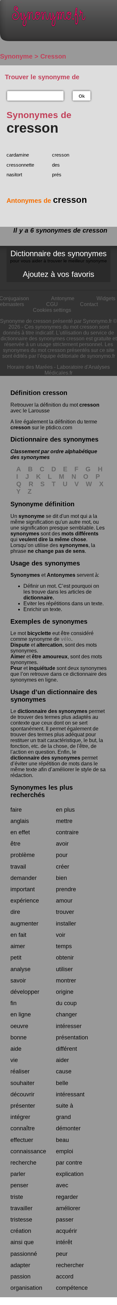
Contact (89, 304)
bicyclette (39, 633)
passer (64, 1219)
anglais (19, 821)
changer (66, 1014)
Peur (16, 668)
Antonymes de (46, 200)
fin (13, 1003)
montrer (66, 980)
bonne (18, 1037)
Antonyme (62, 298)
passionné (23, 1254)
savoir (18, 980)
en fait (18, 935)
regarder (67, 1197)
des (56, 165)
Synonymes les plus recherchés (41, 791)
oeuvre (19, 1026)
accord (64, 1276)
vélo (66, 639)
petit (15, 957)
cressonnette (20, 165)
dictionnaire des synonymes (52, 711)
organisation (26, 1288)
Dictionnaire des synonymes (58, 256)
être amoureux (50, 656)
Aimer (17, 656)
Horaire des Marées (30, 367)
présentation (72, 1037)
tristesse (21, 1219)
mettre (64, 821)
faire (16, 809)
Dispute (20, 645)
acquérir (66, 1231)
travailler (21, 1208)
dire (15, 912)
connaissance (28, 1151)
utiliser (64, 969)
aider (62, 1060)
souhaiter (22, 1083)
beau (62, 1140)
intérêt (64, 1242)
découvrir (22, 1094)
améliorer (68, 1208)
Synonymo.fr (63, 18)
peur (62, 1254)
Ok (82, 96)
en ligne (20, 1014)
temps (64, 946)
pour (62, 855)
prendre (66, 889)
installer (66, 923)
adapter (20, 1265)
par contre (69, 1162)
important (22, 889)
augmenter (24, 923)
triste (16, 1197)
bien (61, 878)
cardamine (17, 155)
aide (15, 1049)
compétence (72, 1288)
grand (63, 1117)
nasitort (14, 174)
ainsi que (22, 1242)
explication (70, 1174)
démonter (68, 1128)
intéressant (70, 1094)
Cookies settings (52, 310)
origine (64, 992)
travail (18, 866)
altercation (49, 645)
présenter (22, 1105)
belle (62, 1083)
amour (64, 900)
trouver (65, 912)
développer (24, 992)
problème (22, 855)
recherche (23, 1162)
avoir (62, 843)
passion (20, 1276)
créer (62, 866)
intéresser (69, 1026)
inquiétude (42, 668)
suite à (64, 1105)
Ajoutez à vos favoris (58, 274)
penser (19, 1185)
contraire (67, 832)
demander (23, 878)
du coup (66, 1003)
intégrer (20, 1117)
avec (62, 1185)
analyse (20, 969)
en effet (20, 832)
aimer (17, 946)
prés (56, 174)
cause (64, 1071)
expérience (24, 900)
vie (14, 1060)
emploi (64, 1151)
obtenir (65, 957)
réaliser (20, 1071)
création (20, 1231)
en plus (65, 809)
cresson (60, 155)
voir (60, 935)
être (15, 843)
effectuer (21, 1140)
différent (66, 1049)
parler (17, 1174)
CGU (52, 304)
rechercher (70, 1265)
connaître (22, 1128)
